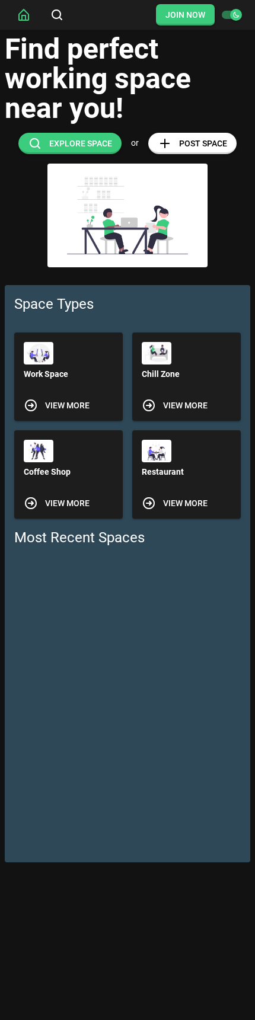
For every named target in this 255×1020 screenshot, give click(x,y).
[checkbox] (231, 15)
